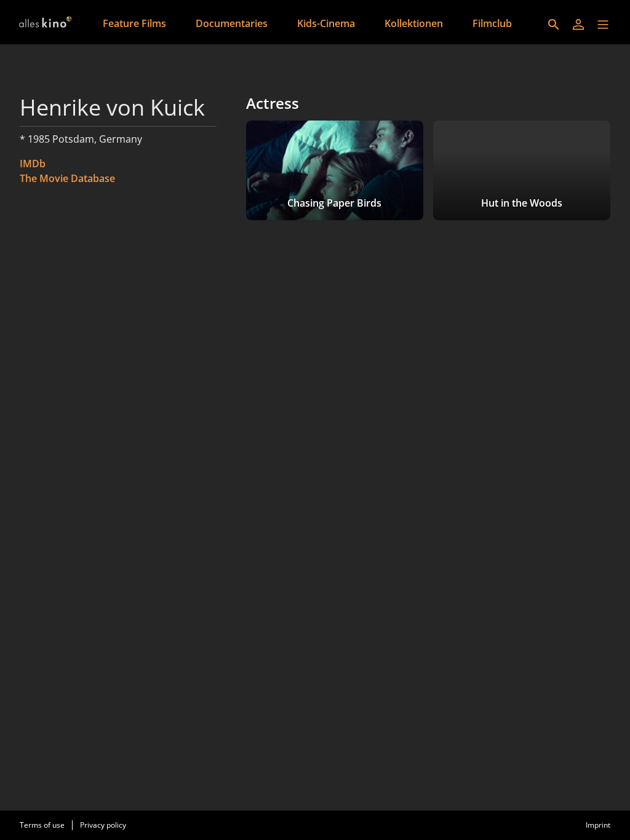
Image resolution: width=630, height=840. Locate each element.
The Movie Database (67, 178)
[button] (603, 24)
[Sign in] (578, 24)
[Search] (553, 24)
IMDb (33, 163)
